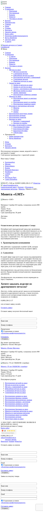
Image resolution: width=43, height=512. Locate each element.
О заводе (8, 41)
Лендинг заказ (10, 40)
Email (3, 463)
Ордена (16, 110)
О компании (9, 9)
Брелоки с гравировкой (21, 121)
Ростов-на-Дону (10, 177)
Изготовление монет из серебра (24, 102)
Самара (7, 174)
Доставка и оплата (15, 19)
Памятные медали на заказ (22, 81)
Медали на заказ (15, 70)
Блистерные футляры (20, 129)
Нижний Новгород (12, 170)
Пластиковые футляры (21, 127)
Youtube (11, 441)
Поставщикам (14, 13)
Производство (10, 22)
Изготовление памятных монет (24, 104)
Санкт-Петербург (11, 179)
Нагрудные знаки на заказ (14, 419)
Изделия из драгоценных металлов (21, 106)
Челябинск (9, 172)
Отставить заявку (7, 470)
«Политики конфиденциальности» (13, 333)
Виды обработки (11, 38)
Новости (12, 17)
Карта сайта (9, 34)
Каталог (8, 20)
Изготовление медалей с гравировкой (26, 77)
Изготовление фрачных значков (16, 398)
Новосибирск (10, 166)
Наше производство (16, 136)
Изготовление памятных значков (25, 94)
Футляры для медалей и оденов (20, 125)
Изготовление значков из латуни (16, 404)
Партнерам (13, 11)
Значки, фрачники (19, 93)
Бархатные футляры (20, 131)
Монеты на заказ (15, 96)
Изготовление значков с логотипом (17, 402)
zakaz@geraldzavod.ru (10, 185)
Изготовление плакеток (17, 117)
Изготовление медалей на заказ (16, 383)
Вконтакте (4, 441)
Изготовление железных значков (16, 406)
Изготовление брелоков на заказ (16, 409)
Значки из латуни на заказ (22, 87)
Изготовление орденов (17, 115)
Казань (7, 168)
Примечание (5, 329)
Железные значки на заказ (22, 91)
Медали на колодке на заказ (15, 385)
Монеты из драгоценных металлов (17, 413)
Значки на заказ (14, 83)
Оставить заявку (7, 308)
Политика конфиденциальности (16, 36)
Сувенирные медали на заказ (15, 391)
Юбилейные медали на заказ (23, 75)
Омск (7, 175)
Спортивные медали (20, 79)
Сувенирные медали (20, 73)
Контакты (8, 30)
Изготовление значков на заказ (16, 396)
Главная (8, 7)
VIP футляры (18, 133)
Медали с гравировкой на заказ (16, 387)
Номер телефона (7, 325)
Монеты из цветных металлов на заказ (18, 411)
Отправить (5, 337)
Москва (7, 164)
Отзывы (8, 28)
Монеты (16, 108)
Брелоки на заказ (15, 119)
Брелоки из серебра (20, 123)
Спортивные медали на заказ (15, 392)
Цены (7, 26)
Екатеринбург (10, 162)
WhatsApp (36, 183)
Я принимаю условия (13, 332)
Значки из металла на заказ (22, 85)
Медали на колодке (20, 72)
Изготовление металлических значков (18, 400)
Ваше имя (4, 321)
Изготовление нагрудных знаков (20, 113)
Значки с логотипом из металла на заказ (27, 89)
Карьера (12, 15)
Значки (15, 112)
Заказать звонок (10, 32)
